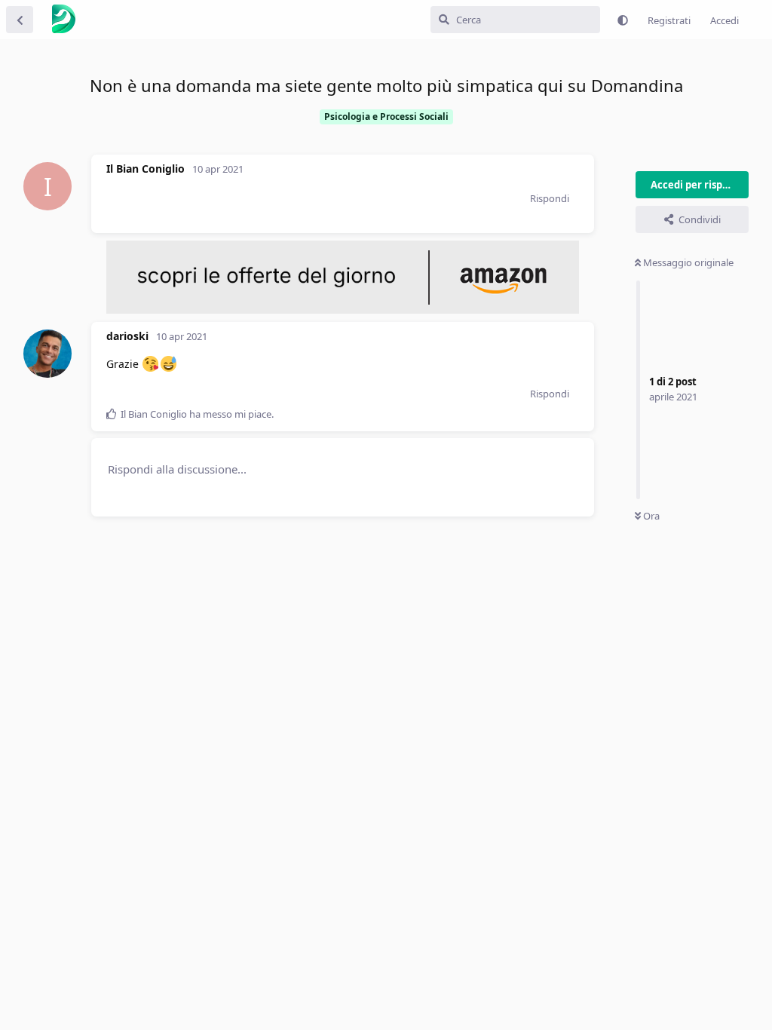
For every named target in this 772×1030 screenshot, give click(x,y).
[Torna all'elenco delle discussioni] (19, 19)
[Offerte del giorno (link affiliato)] (342, 310)
